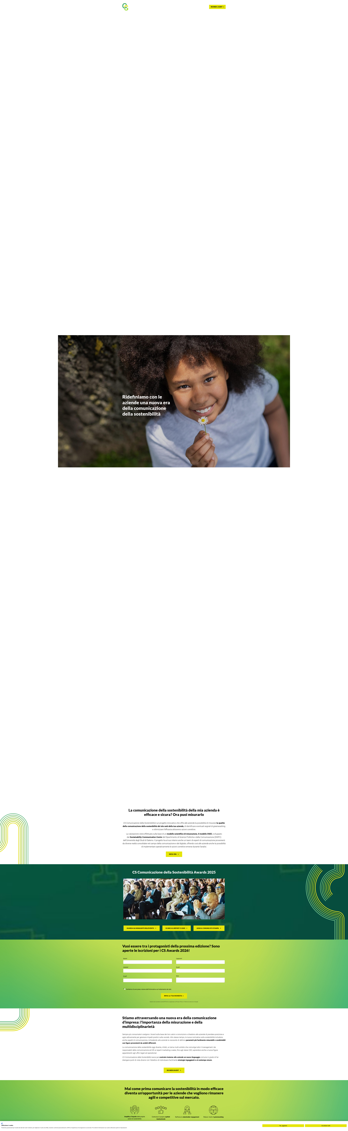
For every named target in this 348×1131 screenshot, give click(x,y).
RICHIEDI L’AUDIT (216, 7)
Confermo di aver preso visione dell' (149, 989)
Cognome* (179, 958)
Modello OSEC (197, 7)
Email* (125, 976)
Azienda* (125, 967)
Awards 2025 (181, 7)
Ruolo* (178, 967)
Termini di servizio (188, 1001)
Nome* (125, 958)
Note (177, 976)
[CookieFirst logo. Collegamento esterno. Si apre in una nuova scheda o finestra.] (2, 1123)
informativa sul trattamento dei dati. (160, 989)
